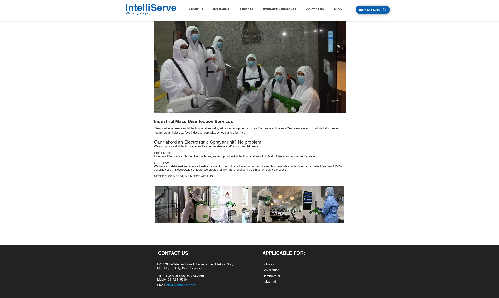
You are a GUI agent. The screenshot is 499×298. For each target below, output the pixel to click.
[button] (219, 9)
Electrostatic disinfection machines (189, 156)
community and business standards (273, 166)
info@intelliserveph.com (181, 284)
